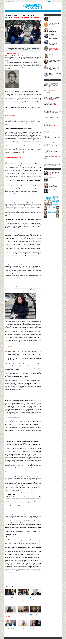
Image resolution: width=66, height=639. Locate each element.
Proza (26, 10)
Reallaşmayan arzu (51, 125)
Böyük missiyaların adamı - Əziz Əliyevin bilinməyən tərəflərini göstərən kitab (52, 98)
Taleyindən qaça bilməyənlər (52, 117)
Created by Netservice (57, 637)
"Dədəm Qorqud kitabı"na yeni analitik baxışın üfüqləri (55, 61)
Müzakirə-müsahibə (42, 10)
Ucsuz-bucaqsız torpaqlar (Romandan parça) (52, 121)
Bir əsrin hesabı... (52, 17)
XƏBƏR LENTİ (47, 79)
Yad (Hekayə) (49, 129)
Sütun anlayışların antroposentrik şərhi (52, 137)
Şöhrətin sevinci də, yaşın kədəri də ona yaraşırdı (52, 142)
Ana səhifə (8, 10)
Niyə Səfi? (54, 49)
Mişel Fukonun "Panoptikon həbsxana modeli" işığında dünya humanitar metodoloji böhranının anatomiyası (51, 85)
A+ (20, 45)
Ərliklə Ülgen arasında (53, 54)
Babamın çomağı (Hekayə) (51, 160)
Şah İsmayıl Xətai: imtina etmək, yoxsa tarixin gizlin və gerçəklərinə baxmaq (54, 42)
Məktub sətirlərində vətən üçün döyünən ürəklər (54, 30)
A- (21, 45)
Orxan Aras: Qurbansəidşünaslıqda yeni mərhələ (54, 35)
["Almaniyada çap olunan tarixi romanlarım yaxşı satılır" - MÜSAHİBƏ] (10, 609)
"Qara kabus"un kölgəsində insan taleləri (54, 24)
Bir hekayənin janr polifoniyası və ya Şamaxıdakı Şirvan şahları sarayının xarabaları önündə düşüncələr (55, 67)
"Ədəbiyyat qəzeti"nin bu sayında (51, 152)
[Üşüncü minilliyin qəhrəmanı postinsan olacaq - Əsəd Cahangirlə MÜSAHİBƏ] (35, 592)
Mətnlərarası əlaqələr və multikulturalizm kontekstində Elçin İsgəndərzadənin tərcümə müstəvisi (52, 112)
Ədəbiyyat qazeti (11, 637)
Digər (58, 10)
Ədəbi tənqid (32, 10)
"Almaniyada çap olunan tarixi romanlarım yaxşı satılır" (11, 615)
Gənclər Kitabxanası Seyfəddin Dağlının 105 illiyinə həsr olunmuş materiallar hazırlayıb (52, 146)
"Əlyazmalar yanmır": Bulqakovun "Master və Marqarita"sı (51, 104)
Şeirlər (49, 93)
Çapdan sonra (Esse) (50, 107)
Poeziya (20, 10)
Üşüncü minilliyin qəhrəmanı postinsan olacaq (35, 598)
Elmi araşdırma (51, 10)
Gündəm (15, 10)
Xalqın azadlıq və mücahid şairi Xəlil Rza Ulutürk (52, 165)
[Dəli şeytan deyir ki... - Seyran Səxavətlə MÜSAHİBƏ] (23, 623)
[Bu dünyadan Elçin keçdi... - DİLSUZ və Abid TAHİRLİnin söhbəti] (10, 623)
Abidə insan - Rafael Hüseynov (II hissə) (55, 74)
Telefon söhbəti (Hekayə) (52, 156)
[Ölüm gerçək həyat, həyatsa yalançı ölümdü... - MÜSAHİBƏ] (10, 592)
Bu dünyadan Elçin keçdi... (10, 629)
